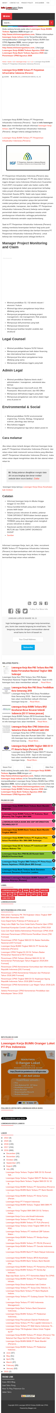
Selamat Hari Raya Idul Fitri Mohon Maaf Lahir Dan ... (29, 1338)
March (9, 1362)
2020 (6, 1141)
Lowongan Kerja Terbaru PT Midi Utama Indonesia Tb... (30, 1326)
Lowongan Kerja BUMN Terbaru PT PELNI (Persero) (28, 1243)
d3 (19, 77)
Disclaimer (39, 2)
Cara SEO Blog (8, 1382)
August (9, 1166)
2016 (6, 1150)
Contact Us (14, 2)
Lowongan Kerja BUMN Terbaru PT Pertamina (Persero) (30, 1267)
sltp (45, 894)
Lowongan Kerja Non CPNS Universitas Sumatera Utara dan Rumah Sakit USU (30, 728)
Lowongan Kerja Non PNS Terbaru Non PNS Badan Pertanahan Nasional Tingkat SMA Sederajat (32, 671)
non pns (44, 890)
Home (28, 767)
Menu (7, 16)
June (8, 1353)
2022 (6, 1138)
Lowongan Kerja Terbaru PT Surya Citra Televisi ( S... (29, 1288)
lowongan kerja (28, 77)
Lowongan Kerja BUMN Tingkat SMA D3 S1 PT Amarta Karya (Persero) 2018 (32, 747)
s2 (40, 77)
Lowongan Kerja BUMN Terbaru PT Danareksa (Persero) (30, 1187)
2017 (6, 1147)
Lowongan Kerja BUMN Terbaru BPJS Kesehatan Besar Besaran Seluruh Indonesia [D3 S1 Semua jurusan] (29, 710)
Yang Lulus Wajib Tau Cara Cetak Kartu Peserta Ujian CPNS (27, 924)
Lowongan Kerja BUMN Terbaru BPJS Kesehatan (27, 1258)
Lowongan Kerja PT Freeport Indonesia (23, 1202)
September (11, 1163)
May (8, 1356)
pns (14, 894)
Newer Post (7, 767)
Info (34, 894)
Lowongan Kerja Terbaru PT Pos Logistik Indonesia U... (29, 1323)
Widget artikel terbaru (48, 907)
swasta (22, 894)
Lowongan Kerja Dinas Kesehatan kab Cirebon (26, 1284)
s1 (37, 77)
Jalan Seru (6, 1392)
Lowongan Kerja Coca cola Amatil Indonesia (25, 1216)
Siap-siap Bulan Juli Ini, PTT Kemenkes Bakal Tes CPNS (30, 1276)
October (9, 1160)
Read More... (46, 682)
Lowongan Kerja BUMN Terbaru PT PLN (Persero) (27, 1222)
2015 (6, 1371)
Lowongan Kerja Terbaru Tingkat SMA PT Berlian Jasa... (30, 1178)
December (10, 1153)
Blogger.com (32, 1408)
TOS (47, 2)
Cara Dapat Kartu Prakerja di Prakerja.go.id (19, 921)
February (10, 1365)
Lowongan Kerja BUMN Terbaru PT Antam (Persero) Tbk (30, 1335)
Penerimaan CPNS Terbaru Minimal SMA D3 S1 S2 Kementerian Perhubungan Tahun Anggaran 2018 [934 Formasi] (24, 961)
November (10, 1156)
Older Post (49, 767)
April (8, 1359)
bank (4, 894)
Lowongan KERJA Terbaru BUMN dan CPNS (33, 1405)
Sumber (10, 535)
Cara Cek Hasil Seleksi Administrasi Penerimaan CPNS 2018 (27, 931)
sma (37, 890)
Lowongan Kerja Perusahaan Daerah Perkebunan (27, 1320)
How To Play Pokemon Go (13, 1389)
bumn (15, 77)
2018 (6, 1144)
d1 (39, 894)
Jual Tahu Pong (8, 1385)
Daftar (36, 478)
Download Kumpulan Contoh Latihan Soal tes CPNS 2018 (26, 927)
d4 (29, 894)
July (8, 1169)
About (4, 2)
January (9, 1368)
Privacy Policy (27, 2)
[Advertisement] (25, 98)
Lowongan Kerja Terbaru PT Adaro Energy (24, 1219)
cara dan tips (8, 898)
